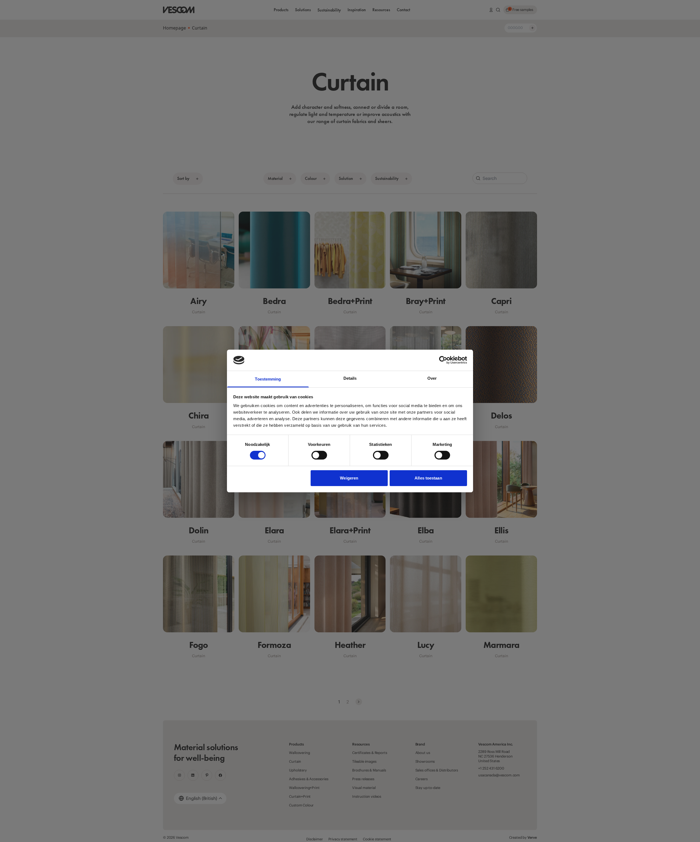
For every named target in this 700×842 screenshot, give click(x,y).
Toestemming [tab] (268, 379)
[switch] (319, 455)
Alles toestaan (428, 478)
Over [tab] (432, 378)
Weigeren (349, 478)
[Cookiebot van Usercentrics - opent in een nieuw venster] (443, 360)
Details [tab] (350, 378)
